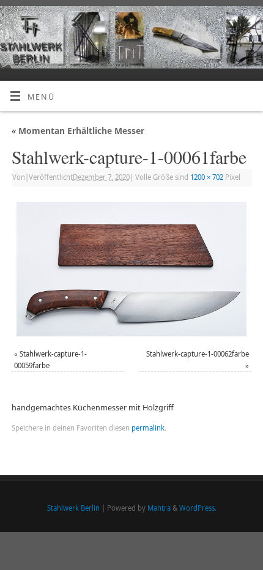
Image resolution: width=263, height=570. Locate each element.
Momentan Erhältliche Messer (78, 130)
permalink (148, 427)
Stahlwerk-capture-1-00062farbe (197, 353)
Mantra (159, 508)
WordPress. (198, 508)
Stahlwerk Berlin (73, 508)
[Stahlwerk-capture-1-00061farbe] (131, 269)
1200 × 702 (206, 177)
